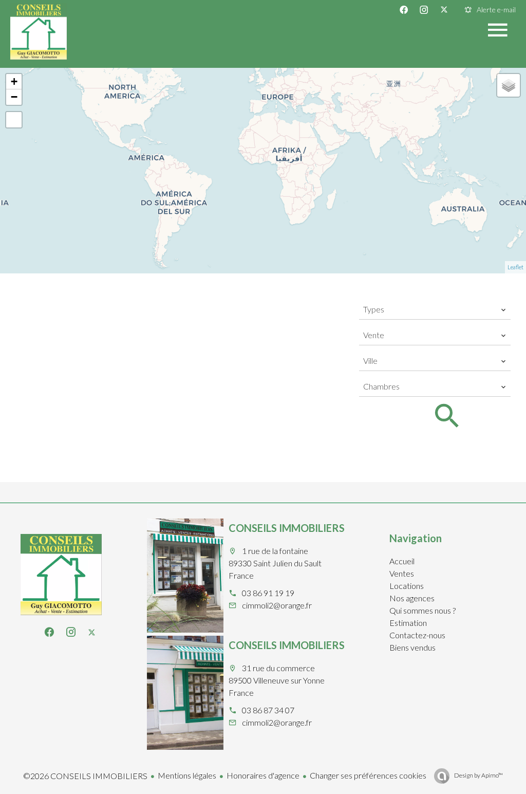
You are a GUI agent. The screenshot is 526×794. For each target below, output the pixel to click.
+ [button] (14, 81)
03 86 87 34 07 (268, 710)
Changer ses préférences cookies (368, 775)
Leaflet (515, 267)
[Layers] (508, 85)
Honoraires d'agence (263, 775)
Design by (478, 775)
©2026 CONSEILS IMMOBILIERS (85, 776)
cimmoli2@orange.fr (277, 605)
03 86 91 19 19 (268, 593)
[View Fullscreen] (14, 119)
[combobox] (435, 309)
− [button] (14, 96)
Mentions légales (187, 775)
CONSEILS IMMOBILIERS (287, 528)
